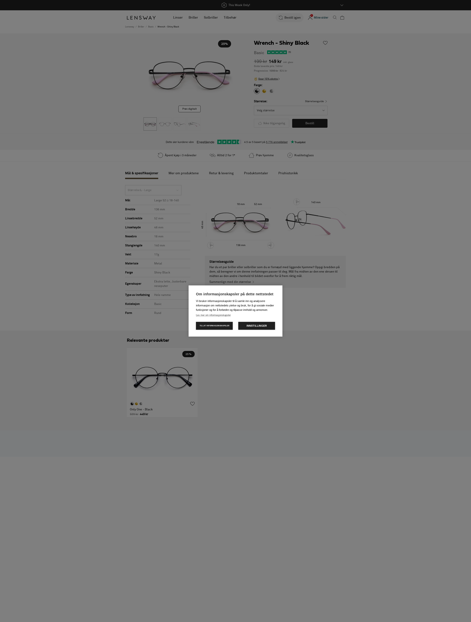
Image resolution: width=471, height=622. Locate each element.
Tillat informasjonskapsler (214, 326)
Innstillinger (257, 325)
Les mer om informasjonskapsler (213, 315)
